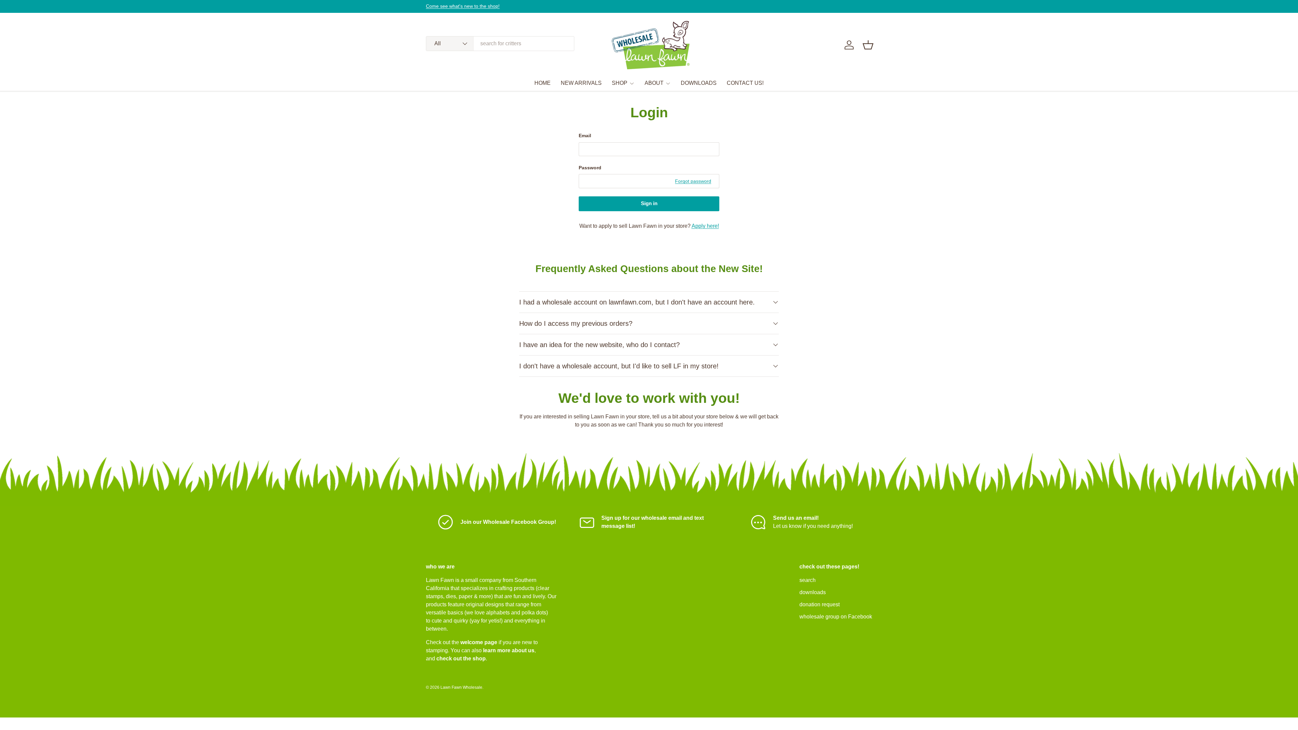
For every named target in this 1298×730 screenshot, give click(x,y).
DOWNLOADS (699, 83)
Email (585, 135)
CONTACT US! (745, 83)
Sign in (649, 203)
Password (590, 167)
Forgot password (693, 181)
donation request (819, 604)
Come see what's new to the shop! (463, 6)
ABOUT (654, 83)
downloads (812, 592)
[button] (868, 45)
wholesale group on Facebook (835, 616)
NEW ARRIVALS (581, 83)
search (807, 580)
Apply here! (705, 226)
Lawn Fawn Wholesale (461, 687)
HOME (542, 83)
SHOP (619, 83)
